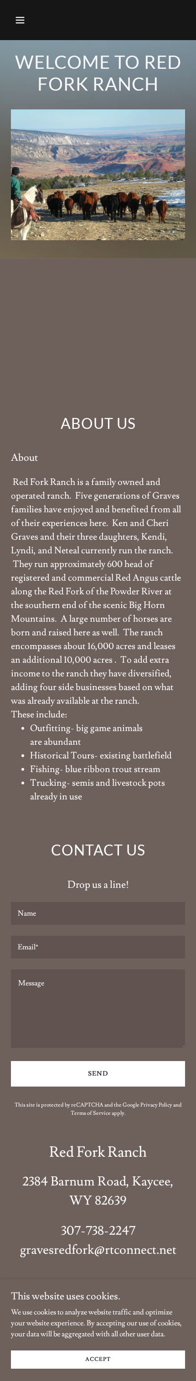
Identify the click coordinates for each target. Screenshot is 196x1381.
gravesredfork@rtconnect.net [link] (98, 1250)
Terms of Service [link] (91, 1113)
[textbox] (98, 913)
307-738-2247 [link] (98, 1230)
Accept (98, 1359)
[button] (24, 20)
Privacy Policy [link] (156, 1105)
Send (98, 1074)
